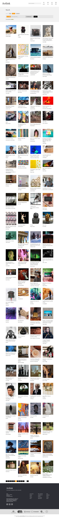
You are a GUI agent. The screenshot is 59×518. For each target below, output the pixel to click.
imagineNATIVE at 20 (21, 106)
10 (23, 481)
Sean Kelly (7, 322)
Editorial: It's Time (9, 184)
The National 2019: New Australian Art (22, 125)
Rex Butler (44, 417)
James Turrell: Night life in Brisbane (47, 169)
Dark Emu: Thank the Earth (22, 90)
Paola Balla (19, 436)
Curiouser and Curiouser (22, 188)
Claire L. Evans (45, 262)
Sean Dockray (8, 279)
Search (35, 16)
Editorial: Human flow (21, 336)
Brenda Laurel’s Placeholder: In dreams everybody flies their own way (48, 260)
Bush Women (45, 208)
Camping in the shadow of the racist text (10, 432)
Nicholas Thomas (8, 355)
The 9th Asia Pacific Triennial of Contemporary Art (35, 189)
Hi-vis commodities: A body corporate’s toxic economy (34, 156)
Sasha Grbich (44, 343)
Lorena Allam (7, 93)
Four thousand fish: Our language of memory (35, 454)
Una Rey (19, 58)
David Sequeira (8, 140)
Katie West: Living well (34, 475)
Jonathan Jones (8, 108)
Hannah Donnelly (32, 108)
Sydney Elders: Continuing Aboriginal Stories (10, 107)
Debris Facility (37, 157)
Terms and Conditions (22, 515)
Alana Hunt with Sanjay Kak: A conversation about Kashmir (35, 359)
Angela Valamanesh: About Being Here (23, 35)
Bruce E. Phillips (45, 361)
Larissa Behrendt (32, 74)
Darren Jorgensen (45, 123)
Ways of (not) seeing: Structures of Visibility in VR (23, 245)
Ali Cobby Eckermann (33, 93)
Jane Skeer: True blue (21, 166)
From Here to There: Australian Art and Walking (11, 416)
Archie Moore (7, 471)
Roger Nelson (32, 380)
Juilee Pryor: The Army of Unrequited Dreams (10, 378)
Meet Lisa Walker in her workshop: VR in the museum (35, 284)
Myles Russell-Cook (45, 456)
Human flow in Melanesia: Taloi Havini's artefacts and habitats (11, 353)
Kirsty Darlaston (32, 125)
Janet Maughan (51, 189)
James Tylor (50, 477)
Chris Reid (7, 78)
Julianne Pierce (8, 242)
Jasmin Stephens (32, 190)
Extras (30, 498)
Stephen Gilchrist (45, 434)
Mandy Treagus (32, 226)
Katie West (31, 476)
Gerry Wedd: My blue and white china (23, 156)
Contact (47, 497)
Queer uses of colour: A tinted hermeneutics (35, 139)
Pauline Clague (45, 76)
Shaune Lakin (32, 172)
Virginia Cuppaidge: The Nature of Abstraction (23, 57)
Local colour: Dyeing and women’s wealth (47, 156)
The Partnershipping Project (22, 202)
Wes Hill (7, 157)
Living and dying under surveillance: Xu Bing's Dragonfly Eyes (46, 341)
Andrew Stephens (20, 226)
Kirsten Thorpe (45, 94)
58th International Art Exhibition (35, 57)
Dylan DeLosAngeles (21, 285)
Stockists (39, 496)
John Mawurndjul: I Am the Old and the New (35, 397)
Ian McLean (44, 58)
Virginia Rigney (45, 324)
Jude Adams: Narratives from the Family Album (11, 227)
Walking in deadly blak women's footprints (23, 434)
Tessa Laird (32, 157)
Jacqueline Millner (8, 36)
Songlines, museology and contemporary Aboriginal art (34, 436)
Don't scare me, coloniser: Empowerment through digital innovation (10, 455)
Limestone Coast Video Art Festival (34, 302)
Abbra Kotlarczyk (32, 141)
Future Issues (40, 497)
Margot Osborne (45, 285)
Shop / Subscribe (40, 493)
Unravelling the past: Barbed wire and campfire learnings (34, 91)
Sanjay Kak (36, 361)
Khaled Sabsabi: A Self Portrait (23, 396)
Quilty (7, 122)
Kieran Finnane (20, 322)
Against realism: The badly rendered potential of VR (22, 263)
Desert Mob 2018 (21, 320)
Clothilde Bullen (45, 477)
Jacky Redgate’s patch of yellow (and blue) (35, 170)
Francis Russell (32, 40)
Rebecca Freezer (8, 123)
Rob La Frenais (32, 266)
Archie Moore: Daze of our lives (11, 470)
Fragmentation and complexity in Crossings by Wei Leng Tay (35, 379)
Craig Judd (19, 126)
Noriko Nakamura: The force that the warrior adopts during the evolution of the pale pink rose (48, 39)
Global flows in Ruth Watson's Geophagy (47, 360)
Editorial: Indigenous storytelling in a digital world (23, 74)
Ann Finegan (20, 189)
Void (19, 297)
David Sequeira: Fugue (9, 138)
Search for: (7, 13)
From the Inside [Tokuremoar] (10, 77)
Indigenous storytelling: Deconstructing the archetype (47, 74)
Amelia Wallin (44, 143)
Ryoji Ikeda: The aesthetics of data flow (22, 379)
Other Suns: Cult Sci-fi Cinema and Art (35, 39)
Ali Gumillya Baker (8, 172)
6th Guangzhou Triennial (10, 206)
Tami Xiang (13, 208)
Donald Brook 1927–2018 (47, 188)
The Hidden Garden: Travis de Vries (10, 60)
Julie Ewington (45, 157)
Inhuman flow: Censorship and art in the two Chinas (35, 336)
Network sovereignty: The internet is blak (47, 107)
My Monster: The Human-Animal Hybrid (10, 398)
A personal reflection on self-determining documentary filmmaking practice (35, 72)
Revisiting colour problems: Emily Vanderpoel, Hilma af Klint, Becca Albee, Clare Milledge (47, 140)
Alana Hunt (32, 361)
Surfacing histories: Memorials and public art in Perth (47, 432)
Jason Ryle (25, 107)
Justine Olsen (32, 285)
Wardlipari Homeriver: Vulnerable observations (9, 170)
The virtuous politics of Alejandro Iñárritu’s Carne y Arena (10, 263)
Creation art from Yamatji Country (22, 456)
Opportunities (40, 498)
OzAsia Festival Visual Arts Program (47, 284)
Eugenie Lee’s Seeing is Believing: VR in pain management (22, 282)
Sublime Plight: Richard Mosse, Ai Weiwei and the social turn (11, 340)
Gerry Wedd (19, 157)
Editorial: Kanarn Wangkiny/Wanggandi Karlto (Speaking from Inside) (47, 474)
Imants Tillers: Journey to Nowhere (47, 397)
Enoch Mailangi (49, 108)
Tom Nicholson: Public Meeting (48, 57)
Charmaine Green (20, 458)
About (47, 493)
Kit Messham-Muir (32, 246)
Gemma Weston (45, 209)
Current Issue (31, 493)
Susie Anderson (8, 457)
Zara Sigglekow (45, 303)
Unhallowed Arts (33, 206)
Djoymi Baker (7, 400)
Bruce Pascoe (20, 92)
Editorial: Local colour (21, 138)
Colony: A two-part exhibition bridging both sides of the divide (48, 455)
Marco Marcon (32, 58)
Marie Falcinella (20, 476)
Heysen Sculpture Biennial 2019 (35, 124)
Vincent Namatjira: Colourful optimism (10, 156)
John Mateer (20, 397)
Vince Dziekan (8, 265)
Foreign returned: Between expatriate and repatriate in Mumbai (22, 360)
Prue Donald (37, 285)
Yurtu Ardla (44, 121)
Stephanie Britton (45, 189)
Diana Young (44, 170)
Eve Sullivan (13, 140)
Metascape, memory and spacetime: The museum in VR (47, 245)
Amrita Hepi (44, 108)
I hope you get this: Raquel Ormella (22, 418)
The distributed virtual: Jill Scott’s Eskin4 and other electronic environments (34, 263)
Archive (31, 496)
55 (27, 481)
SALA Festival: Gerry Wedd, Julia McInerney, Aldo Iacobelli (35, 322)
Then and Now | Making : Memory (10, 303)
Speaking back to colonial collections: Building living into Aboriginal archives (48, 91)
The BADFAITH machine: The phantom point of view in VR (35, 245)
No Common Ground (46, 379)
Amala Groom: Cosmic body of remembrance (35, 107)
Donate (47, 496)
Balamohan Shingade (21, 362)
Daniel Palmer (20, 380)
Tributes (31, 497)
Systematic (7, 320)
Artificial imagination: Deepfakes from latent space (11, 278)
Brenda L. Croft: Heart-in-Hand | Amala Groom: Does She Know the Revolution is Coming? (48, 321)
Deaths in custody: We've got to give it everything (11, 91)
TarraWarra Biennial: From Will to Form (48, 302)
